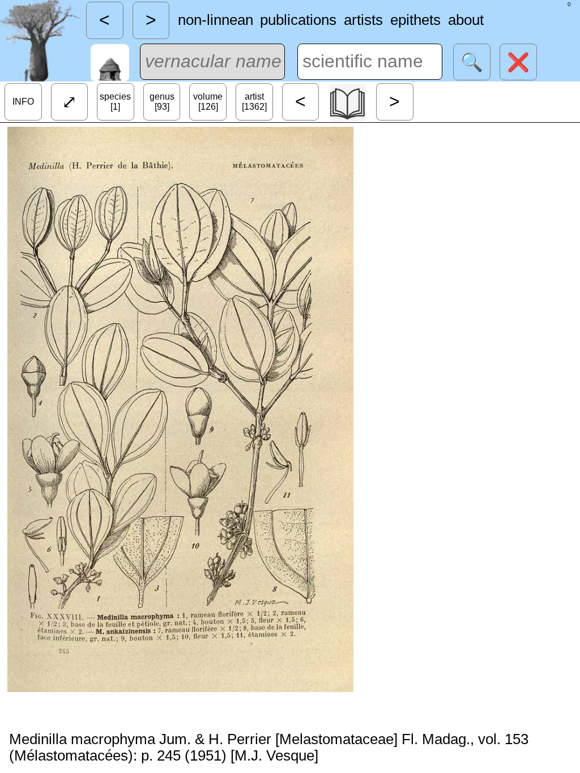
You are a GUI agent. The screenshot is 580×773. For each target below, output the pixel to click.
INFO (23, 101)
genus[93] (162, 101)
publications (298, 20)
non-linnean (215, 20)
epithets (415, 20)
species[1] (115, 101)
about (466, 20)
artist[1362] (254, 101)
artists (363, 20)
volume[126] (208, 101)
